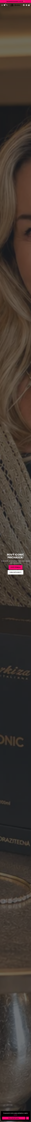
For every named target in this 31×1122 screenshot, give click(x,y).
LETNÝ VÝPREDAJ (16, 567)
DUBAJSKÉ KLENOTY (16, 572)
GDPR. (15, 1115)
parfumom (23, 1)
